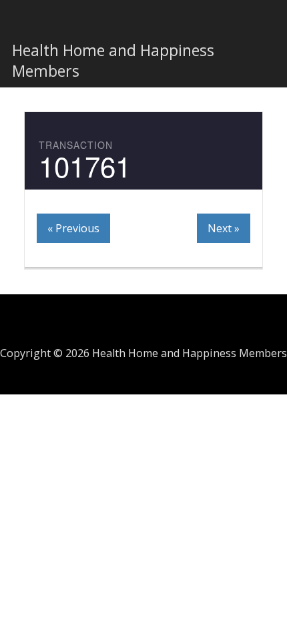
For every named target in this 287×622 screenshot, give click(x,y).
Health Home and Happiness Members (113, 60)
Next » (224, 228)
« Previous (73, 228)
